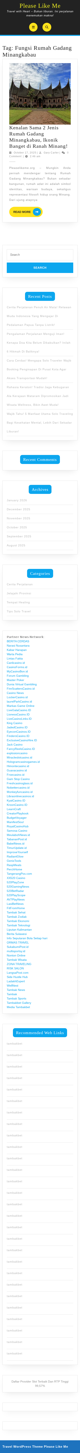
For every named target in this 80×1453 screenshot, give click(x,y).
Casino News (15, 693)
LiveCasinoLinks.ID (19, 718)
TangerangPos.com (19, 873)
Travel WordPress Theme (22, 1446)
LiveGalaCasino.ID (19, 710)
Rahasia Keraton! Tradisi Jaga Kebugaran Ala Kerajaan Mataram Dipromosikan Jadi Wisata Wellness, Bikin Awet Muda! (38, 395)
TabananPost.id (17, 839)
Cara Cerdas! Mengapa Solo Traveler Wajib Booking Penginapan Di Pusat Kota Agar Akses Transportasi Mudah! (39, 369)
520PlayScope (16, 895)
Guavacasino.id (17, 770)
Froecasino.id (15, 774)
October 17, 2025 (25, 152)
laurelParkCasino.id (19, 701)
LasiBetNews (15, 903)
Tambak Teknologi (18, 925)
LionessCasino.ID (18, 714)
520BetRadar (15, 890)
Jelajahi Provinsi (19, 593)
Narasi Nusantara (18, 645)
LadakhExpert (16, 981)
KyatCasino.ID (16, 800)
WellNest (12, 985)
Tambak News (16, 989)
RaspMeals (14, 865)
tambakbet (14, 1043)
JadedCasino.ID (17, 727)
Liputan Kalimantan (19, 929)
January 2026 (17, 500)
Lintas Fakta (15, 658)
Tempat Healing (18, 602)
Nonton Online (16, 955)
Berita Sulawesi (17, 934)
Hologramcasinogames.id (23, 761)
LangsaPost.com (18, 972)
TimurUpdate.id (17, 847)
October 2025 (17, 527)
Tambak (12, 994)
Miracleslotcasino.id (19, 757)
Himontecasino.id (18, 766)
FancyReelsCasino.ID (21, 748)
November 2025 (18, 518)
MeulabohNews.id (18, 835)
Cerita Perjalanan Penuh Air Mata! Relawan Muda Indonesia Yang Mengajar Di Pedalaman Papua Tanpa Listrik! (39, 316)
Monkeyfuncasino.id (20, 792)
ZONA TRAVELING (19, 964)
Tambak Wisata (17, 959)
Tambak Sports (16, 998)
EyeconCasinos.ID (19, 731)
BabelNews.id (15, 843)
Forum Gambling (18, 675)
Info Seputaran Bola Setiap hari (27, 938)
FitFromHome (16, 908)
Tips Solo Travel (19, 611)
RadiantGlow (15, 856)
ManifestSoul (15, 822)
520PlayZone (15, 882)
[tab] (33, 27)
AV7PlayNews (16, 899)
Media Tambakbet (18, 1007)
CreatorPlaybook (18, 813)
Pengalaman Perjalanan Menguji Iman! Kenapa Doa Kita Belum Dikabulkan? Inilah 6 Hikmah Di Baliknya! (39, 342)
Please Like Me (40, 5)
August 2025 (16, 545)
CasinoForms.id (17, 667)
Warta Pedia (15, 654)
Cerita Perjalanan (20, 584)
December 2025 (18, 509)
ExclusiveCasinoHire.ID (22, 740)
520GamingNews (18, 886)
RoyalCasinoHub (18, 826)
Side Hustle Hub (17, 977)
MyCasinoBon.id (17, 671)
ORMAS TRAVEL (18, 942)
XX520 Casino (16, 878)
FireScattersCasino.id (21, 688)
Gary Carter (51, 152)
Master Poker (15, 680)
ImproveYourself (17, 852)
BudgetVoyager (17, 817)
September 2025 (19, 536)
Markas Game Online (20, 705)
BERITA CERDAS (18, 641)
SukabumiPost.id (18, 946)
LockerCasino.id (17, 697)
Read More (28, 212)
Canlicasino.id (16, 662)
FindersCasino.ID (18, 736)
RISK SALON (15, 968)
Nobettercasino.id (18, 787)
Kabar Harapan (17, 649)
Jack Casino (15, 744)
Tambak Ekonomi (18, 921)
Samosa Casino (17, 830)
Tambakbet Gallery (19, 1002)
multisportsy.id (16, 951)
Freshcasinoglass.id (20, 783)
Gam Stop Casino (18, 779)
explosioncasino (17, 753)
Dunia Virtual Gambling (22, 684)
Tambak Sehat (16, 912)
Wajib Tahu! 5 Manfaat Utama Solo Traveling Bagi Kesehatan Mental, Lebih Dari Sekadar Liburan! (40, 422)
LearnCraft (14, 809)
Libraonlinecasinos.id (20, 796)
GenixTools (14, 860)
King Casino (14, 723)
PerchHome (14, 869)
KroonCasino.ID (17, 804)
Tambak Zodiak (17, 916)
